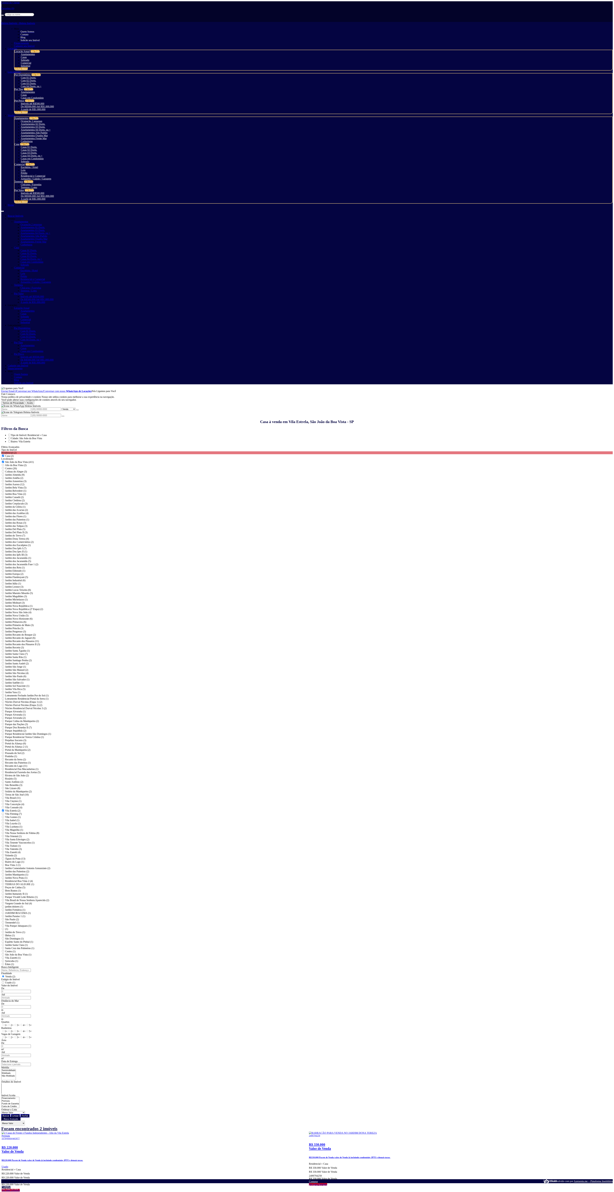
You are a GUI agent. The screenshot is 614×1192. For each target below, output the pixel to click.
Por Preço (19, 100)
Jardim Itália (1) (13, 583)
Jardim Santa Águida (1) (17, 650)
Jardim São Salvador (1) (17, 679)
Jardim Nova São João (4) (18, 612)
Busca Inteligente (10, 967)
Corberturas (27, 141)
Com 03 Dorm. (28, 83)
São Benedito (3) (13, 785)
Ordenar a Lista (9, 1109)
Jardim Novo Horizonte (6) (18, 618)
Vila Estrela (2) (12, 810)
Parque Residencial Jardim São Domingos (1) (28, 734)
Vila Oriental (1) (13, 836)
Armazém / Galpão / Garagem (36, 178)
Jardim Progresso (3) (15, 631)
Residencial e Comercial (33, 175)
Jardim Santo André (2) (17, 663)
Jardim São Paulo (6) (15, 676)
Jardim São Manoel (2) (16, 670)
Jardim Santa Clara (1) (16, 945)
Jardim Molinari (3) (15, 602)
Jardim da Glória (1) (15, 506)
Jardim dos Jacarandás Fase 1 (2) (21, 564)
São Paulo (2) (12, 919)
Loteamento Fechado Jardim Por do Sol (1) (27, 695)
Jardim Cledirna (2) (15, 500)
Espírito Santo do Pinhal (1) (19, 941)
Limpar (15, 1116)
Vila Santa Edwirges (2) (17, 839)
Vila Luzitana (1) (13, 826)
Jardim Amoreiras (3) (15, 481)
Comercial (26, 63)
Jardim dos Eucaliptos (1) (18, 545)
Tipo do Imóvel (9, 449)
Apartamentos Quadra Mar (34, 135)
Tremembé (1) (12, 922)
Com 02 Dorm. (28, 80)
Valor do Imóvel (9, 985)
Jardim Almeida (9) (14, 474)
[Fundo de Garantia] (10, 1103)
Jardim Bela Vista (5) (15, 487)
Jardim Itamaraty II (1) (16, 893)
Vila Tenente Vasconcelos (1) (20, 842)
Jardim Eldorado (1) (15, 570)
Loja (23, 170)
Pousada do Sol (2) (14, 753)
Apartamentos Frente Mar (34, 138)
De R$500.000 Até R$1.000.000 (37, 106)
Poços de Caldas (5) (15, 887)
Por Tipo (18, 89)
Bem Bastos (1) (13, 890)
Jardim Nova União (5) (16, 615)
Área (3, 1040)
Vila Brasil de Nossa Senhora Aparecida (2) (27, 900)
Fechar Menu (21, 68)
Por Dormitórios (22, 74)
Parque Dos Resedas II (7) (18, 727)
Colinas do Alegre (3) (16, 471)
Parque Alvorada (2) (15, 718)
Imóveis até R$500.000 (32, 103)
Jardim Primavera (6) (15, 622)
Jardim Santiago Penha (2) (18, 660)
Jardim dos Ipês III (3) (16, 554)
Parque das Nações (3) (16, 724)
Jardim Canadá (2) (14, 497)
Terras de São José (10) (17, 794)
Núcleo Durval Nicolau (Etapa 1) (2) (23, 702)
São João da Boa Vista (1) (18, 954)
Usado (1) (10, 982)
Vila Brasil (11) (12, 797)
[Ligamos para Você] (12, 388)
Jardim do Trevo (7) (15, 535)
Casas (24, 57)
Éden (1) (9, 964)
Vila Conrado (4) (13, 807)
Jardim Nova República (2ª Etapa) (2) (24, 609)
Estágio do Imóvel (10, 979)
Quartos (5, 1022)
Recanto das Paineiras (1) (18, 762)
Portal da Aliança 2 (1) (16, 746)
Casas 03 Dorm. (29, 152)
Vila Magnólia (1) (14, 829)
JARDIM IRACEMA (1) (18, 913)
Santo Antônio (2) (14, 781)
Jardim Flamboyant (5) (16, 577)
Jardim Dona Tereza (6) (17, 538)
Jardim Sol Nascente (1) (17, 686)
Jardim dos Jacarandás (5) (18, 561)
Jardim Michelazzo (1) (16, 599)
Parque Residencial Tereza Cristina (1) (24, 737)
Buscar (6, 1116)
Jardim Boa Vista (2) (15, 494)
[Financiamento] (10, 1098)
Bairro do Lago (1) (14, 861)
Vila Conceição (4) (14, 804)
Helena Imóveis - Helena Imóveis (18, 23)
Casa (16, 144)
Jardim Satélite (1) (14, 682)
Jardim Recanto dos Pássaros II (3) (22, 644)
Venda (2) (10, 976)
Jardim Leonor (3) (14, 586)
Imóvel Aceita (8, 1095)
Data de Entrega (9, 1061)
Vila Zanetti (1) (12, 957)
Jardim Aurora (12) (14, 484)
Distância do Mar (10, 1000)
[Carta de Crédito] (10, 1106)
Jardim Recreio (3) (14, 647)
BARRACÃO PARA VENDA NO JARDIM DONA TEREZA (339, 1185)
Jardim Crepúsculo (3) (16, 503)
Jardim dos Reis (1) (15, 567)
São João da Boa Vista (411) (19, 462)
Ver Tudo (35, 51)
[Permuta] (10, 1101)
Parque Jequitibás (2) (15, 730)
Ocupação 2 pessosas (31, 121)
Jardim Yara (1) (12, 692)
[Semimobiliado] (8, 1070)
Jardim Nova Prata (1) (16, 877)
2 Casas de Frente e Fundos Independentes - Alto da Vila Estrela (33, 1185)
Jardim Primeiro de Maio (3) (19, 625)
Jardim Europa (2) (14, 574)
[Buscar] (2, 15)
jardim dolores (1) (14, 906)
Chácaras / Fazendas (31, 184)
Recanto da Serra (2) (15, 759)
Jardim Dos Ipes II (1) (16, 551)
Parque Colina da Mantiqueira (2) (22, 721)
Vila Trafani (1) (13, 845)
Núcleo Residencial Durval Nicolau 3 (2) (26, 708)
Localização (7, 458)
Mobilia (5, 1067)
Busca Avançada (11, 1119)
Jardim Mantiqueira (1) (16, 874)
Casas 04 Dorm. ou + (31, 155)
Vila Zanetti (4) (12, 852)
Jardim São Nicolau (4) (16, 673)
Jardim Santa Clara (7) (16, 654)
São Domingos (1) (14, 938)
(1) (6, 929)
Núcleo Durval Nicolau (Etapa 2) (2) (23, 705)
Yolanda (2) (11, 855)
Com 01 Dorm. (28, 77)
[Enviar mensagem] (77, 409)
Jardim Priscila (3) (14, 628)
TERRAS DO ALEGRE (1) (19, 884)
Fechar (25, 1116)
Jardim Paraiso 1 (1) (15, 916)
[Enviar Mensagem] (63, 416)
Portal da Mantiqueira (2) (17, 749)
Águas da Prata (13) (15, 858)
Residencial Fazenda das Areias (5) (22, 772)
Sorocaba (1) (11, 961)
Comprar (6, 1187)
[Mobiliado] (8, 1073)
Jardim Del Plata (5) (15, 529)
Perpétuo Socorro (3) (15, 740)
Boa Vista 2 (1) (12, 865)
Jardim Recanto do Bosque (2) (20, 634)
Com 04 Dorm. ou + (31, 86)
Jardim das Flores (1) (15, 516)
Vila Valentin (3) (13, 849)
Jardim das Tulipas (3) (16, 526)
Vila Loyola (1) (13, 823)
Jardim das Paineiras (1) (17, 519)
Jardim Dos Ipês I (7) (15, 548)
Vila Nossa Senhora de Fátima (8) (22, 833)
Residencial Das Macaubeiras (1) (21, 769)
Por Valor (19, 190)
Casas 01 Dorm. (29, 147)
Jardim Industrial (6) (15, 580)
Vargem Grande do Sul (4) (18, 903)
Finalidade (6, 973)
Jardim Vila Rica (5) (15, 689)
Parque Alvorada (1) (15, 711)
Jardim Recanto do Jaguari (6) (20, 638)
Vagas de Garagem (10, 1034)
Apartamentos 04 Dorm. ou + (36, 129)
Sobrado (25, 60)
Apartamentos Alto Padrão (34, 132)
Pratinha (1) (11, 756)
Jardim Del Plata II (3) (16, 532)
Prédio (24, 173)
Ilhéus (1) (10, 935)
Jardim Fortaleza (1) (15, 909)
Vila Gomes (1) (13, 817)
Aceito (30, 403)
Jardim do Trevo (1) (15, 932)
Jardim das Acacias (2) (16, 510)
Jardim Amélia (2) (14, 478)
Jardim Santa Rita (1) (15, 657)
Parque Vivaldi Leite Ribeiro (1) (21, 897)
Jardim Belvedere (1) (15, 490)
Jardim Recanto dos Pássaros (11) (22, 641)
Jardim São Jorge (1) (15, 666)
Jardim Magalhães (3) (16, 596)
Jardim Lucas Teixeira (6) (18, 590)
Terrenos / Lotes (29, 187)
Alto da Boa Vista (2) (16, 465)
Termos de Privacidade (13, 403)
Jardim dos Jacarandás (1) (18, 558)
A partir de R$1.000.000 (33, 109)
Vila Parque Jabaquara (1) (18, 925)
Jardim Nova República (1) (18, 606)
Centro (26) (11, 468)
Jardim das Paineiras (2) (17, 871)
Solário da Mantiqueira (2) (18, 791)
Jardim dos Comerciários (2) (19, 542)
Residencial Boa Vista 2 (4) (19, 881)
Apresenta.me (546, 1180)
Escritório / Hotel (29, 167)
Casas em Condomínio (32, 97)
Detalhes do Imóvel (11, 1081)
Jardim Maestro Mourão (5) (19, 593)
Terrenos (18, 181)
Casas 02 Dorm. (29, 150)
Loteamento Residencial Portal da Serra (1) (26, 698)
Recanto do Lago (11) (16, 765)
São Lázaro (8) (12, 788)
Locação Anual (22, 51)
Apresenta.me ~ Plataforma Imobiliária (593, 1181)
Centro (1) (10, 951)
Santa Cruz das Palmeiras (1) (19, 948)
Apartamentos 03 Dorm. (33, 127)
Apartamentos (28, 54)
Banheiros (6, 1028)
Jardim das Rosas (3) (15, 522)
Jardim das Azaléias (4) (16, 513)
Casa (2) (9, 456)
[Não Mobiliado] (8, 1076)
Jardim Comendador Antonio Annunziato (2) (27, 868)
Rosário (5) (10, 778)
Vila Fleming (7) (13, 813)
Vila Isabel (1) (12, 820)
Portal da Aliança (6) (15, 743)
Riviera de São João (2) (17, 775)
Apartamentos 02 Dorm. (33, 124)
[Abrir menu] (2, 210)
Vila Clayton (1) (13, 801)
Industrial (25, 65)
